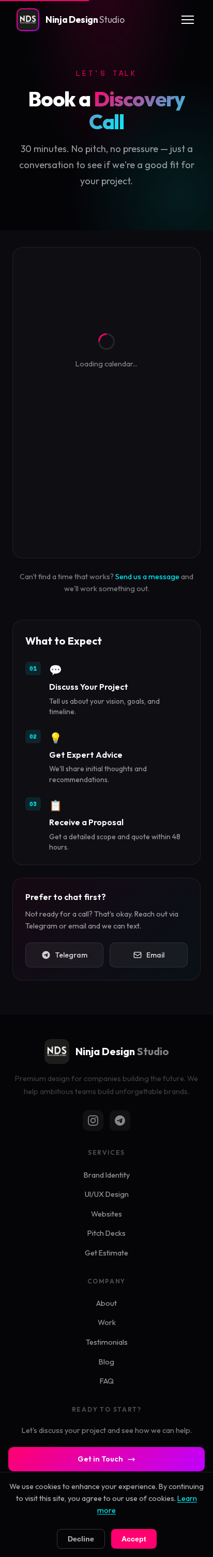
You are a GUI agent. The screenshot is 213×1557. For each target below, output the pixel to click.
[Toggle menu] (187, 19)
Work (107, 1322)
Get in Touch (100, 1459)
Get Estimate (106, 1253)
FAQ (107, 1381)
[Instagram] (93, 1120)
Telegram (71, 955)
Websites (106, 1214)
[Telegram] (120, 1120)
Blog (106, 1362)
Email (155, 955)
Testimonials (107, 1342)
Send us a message (147, 576)
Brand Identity (107, 1175)
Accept (133, 1539)
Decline (81, 1539)
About (106, 1303)
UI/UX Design (107, 1194)
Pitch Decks (106, 1233)
